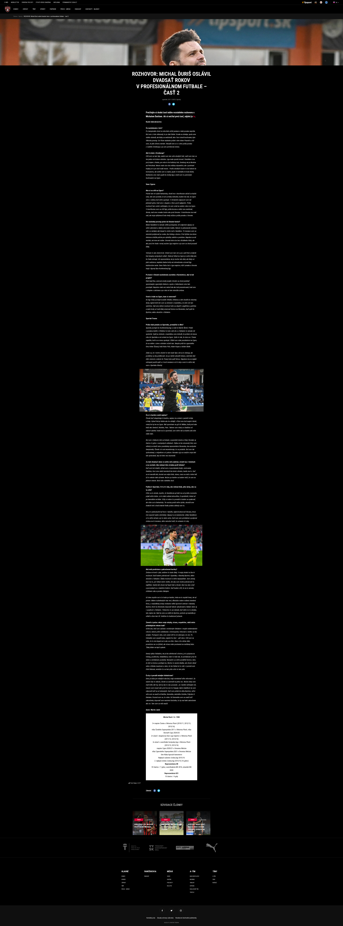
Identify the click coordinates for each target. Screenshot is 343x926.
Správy (42, 9)
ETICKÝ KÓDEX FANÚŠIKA (43, 2)
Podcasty (170, 882)
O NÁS (6, 2)
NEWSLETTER (15, 2)
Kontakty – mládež (92, 9)
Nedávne (192, 879)
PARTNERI (53, 9)
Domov (15, 9)
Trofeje (192, 892)
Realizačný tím (194, 889)
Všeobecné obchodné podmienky (186, 918)
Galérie (169, 879)
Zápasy (25, 9)
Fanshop (146, 876)
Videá (168, 876)
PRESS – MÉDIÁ (65, 9)
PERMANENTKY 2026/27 (70, 2)
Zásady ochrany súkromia (165, 918)
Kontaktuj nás (150, 918)
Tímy (34, 9)
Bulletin (169, 886)
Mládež (215, 882)
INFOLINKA (56, 2)
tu (194, 116)
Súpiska (192, 886)
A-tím (214, 876)
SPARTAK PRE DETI (27, 2)
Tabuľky (192, 882)
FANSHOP (78, 9)
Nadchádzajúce (194, 876)
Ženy (214, 879)
